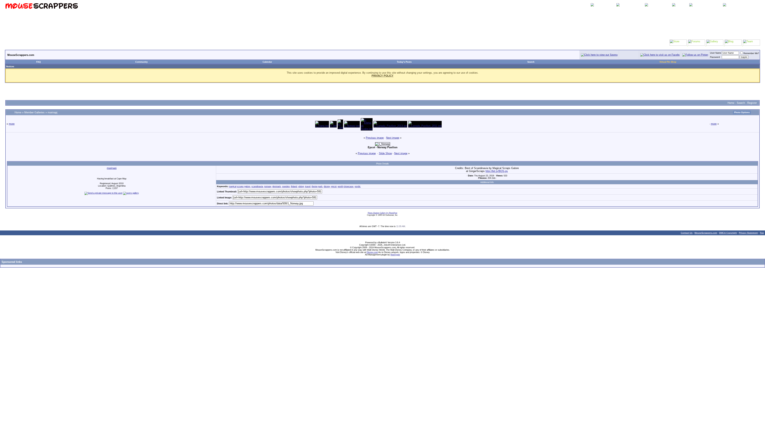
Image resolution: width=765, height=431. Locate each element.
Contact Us (686, 233)
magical (232, 186)
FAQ (38, 62)
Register (752, 102)
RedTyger (395, 254)
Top (762, 233)
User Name (715, 53)
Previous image (375, 137)
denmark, (276, 186)
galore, (247, 186)
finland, (294, 186)
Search (531, 62)
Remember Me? (751, 53)
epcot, (334, 186)
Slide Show (385, 153)
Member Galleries (34, 112)
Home (731, 102)
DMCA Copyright (728, 233)
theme (315, 186)
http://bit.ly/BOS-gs (496, 171)
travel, (308, 186)
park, (320, 186)
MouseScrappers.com (705, 233)
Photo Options (742, 112)
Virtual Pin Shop (667, 62)
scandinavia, (257, 186)
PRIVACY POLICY (382, 75)
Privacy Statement (748, 233)
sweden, (286, 186)
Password (715, 57)
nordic (358, 186)
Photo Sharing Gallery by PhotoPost (382, 213)
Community (141, 62)
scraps (240, 186)
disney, (327, 186)
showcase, (348, 186)
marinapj (52, 112)
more (12, 123)
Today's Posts (404, 62)
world (340, 186)
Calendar (267, 62)
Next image (392, 137)
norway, (268, 186)
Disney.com (372, 252)
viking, (301, 186)
